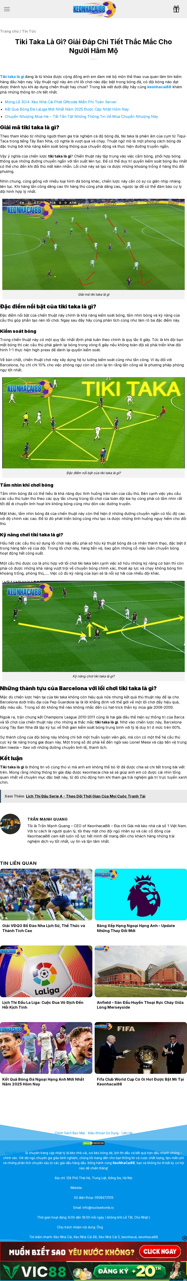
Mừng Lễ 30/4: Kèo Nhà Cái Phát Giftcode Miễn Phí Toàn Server (61, 102)
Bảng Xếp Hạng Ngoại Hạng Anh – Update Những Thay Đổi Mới (136, 928)
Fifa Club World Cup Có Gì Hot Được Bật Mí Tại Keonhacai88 (140, 1082)
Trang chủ (9, 31)
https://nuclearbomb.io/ (100, 1188)
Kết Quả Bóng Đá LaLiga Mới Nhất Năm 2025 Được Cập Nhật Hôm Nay (67, 109)
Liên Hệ (127, 1133)
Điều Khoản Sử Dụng (103, 1133)
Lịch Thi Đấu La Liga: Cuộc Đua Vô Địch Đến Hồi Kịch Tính (42, 1005)
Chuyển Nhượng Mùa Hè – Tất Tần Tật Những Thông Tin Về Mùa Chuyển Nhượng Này (81, 116)
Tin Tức (29, 31)
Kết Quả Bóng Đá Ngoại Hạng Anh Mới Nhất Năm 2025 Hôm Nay (43, 1082)
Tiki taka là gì (12, 76)
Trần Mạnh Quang (117, 1227)
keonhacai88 (159, 87)
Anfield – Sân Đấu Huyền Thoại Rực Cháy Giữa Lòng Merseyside (140, 1005)
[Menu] (6, 9)
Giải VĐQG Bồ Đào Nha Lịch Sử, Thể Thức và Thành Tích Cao (43, 928)
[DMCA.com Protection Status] (93, 1142)
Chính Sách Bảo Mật (70, 1133)
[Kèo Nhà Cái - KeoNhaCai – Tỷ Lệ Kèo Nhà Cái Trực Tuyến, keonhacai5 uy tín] (93, 9)
